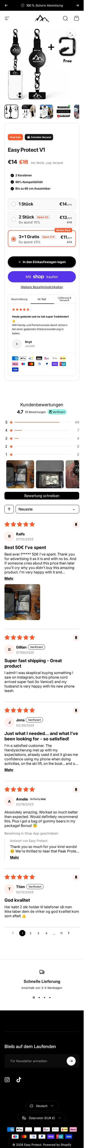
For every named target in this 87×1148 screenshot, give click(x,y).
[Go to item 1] (20, 474)
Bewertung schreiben (41, 495)
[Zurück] (6, 5)
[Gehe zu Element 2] (29, 112)
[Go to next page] (69, 933)
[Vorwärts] (77, 5)
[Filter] (9, 509)
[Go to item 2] (50, 474)
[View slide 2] (39, 997)
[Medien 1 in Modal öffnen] (71, 34)
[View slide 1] (34, 997)
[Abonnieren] (71, 1061)
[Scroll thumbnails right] (73, 474)
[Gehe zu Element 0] (11, 112)
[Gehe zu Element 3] (46, 112)
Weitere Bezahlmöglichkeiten (42, 287)
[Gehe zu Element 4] (63, 112)
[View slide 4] (50, 997)
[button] (41, 422)
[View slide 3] (44, 997)
